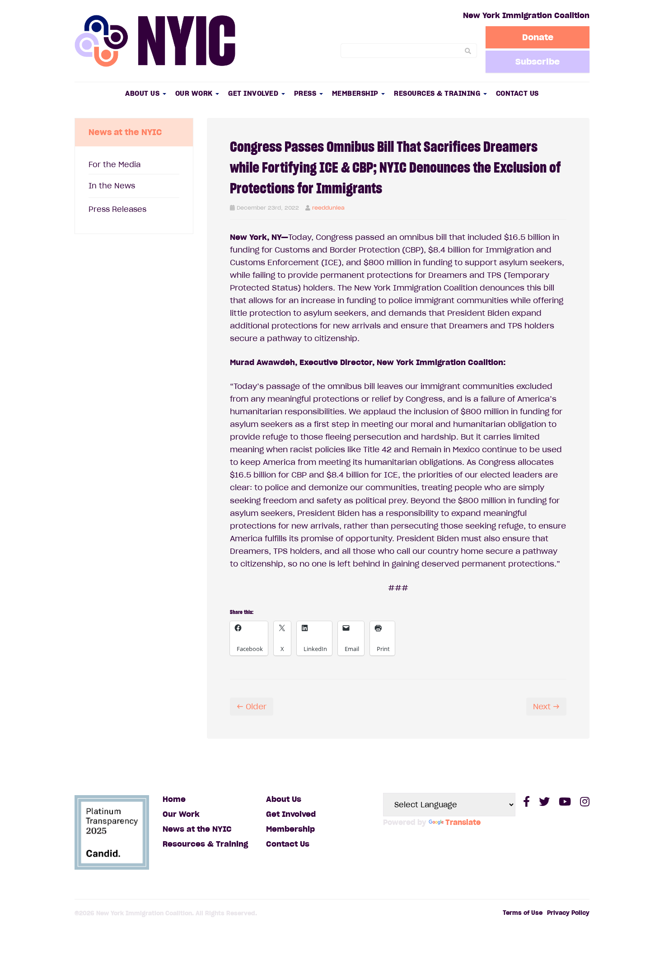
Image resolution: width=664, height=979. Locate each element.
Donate (537, 37)
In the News (112, 185)
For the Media (114, 164)
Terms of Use (522, 913)
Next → (546, 707)
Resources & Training (438, 93)
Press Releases (117, 209)
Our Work (195, 93)
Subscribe (537, 61)
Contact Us (517, 93)
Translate (463, 822)
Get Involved (254, 93)
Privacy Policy (568, 913)
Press (306, 93)
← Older (252, 707)
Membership (356, 93)
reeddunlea (328, 207)
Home (174, 799)
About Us (143, 93)
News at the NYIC (197, 829)
